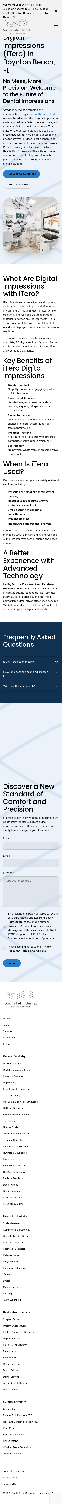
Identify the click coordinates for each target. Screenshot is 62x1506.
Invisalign (8, 1293)
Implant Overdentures (15, 1325)
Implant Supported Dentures (18, 1332)
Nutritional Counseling (15, 1152)
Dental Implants (11, 1389)
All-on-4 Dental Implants (16, 1383)
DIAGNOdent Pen (12, 1063)
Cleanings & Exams (13, 1204)
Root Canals (9, 1428)
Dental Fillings (10, 1184)
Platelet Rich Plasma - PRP (17, 1415)
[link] (17, 26)
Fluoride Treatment (13, 1197)
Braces (6, 1280)
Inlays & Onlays (11, 1261)
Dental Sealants (11, 1191)
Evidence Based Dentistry (16, 1114)
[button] (55, 27)
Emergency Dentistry (14, 1165)
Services (7, 1031)
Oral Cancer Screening (15, 1172)
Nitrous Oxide (10, 1127)
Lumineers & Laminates (15, 1268)
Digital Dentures (11, 1338)
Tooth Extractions (12, 1453)
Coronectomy (10, 1409)
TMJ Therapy (10, 1121)
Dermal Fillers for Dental (16, 1236)
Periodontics (10, 1351)
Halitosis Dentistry (13, 1108)
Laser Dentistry (11, 1159)
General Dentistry (14, 1056)
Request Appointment (21, 174)
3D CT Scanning (11, 1095)
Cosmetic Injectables (14, 1249)
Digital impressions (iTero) (17, 1070)
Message (8, 873)
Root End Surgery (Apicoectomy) (21, 1421)
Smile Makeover (11, 1223)
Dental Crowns (11, 1376)
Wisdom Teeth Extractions (17, 1447)
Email (6, 856)
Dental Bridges (11, 1370)
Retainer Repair (11, 1255)
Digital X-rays (10, 1082)
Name (6, 838)
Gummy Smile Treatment (16, 1229)
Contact (7, 1044)
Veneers (7, 1274)
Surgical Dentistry (14, 1402)
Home (6, 1018)
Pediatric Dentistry (13, 1178)
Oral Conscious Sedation (16, 1133)
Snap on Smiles (11, 1319)
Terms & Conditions (13, 1471)
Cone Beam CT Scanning (16, 1089)
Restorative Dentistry (16, 1312)
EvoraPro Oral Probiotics (16, 1146)
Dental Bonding (11, 1364)
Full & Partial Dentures (15, 1345)
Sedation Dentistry (13, 1140)
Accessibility (9, 1484)
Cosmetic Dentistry (15, 1216)
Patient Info (9, 1037)
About (6, 1025)
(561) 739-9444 (18, 185)
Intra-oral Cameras (13, 1076)
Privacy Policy (10, 1477)
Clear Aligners (10, 1287)
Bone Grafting (10, 1441)
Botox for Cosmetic (13, 1242)
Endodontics (10, 1357)
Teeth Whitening (12, 1300)
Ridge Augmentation (14, 1434)
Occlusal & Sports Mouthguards (20, 1101)
